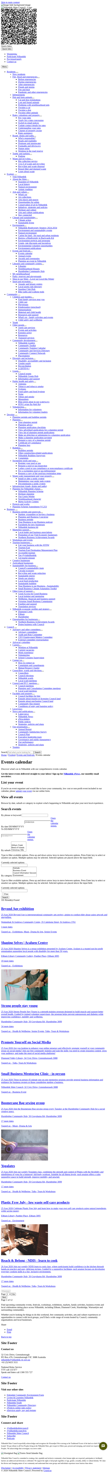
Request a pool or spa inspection (32, 466)
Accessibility (18, 1468)
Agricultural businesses (22, 563)
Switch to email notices (28, 123)
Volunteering (18, 407)
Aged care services (26, 327)
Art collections (24, 197)
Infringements (18, 95)
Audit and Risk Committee (30, 634)
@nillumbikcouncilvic (17, 1431)
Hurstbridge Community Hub (31, 271)
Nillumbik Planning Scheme (30, 491)
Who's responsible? (26, 138)
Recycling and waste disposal (31, 166)
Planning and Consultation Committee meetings (39, 688)
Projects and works (21, 504)
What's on (22, 194)
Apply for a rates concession (31, 120)
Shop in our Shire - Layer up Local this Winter (33, 279)
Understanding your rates (29, 128)
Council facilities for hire (29, 696)
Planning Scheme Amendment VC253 (29, 506)
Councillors (23, 673)
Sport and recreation (21, 281)
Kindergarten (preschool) (29, 307)
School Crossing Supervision (31, 657)
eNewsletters (24, 719)
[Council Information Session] (24, 873)
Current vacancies (26, 650)
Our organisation (20, 727)
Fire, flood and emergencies (24, 77)
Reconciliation (24, 366)
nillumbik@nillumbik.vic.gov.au (15, 1360)
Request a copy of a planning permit (34, 440)
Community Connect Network (31, 353)
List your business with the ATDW (33, 545)
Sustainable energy (26, 576)
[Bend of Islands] (18, 848)
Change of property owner (30, 130)
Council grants (24, 373)
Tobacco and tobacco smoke (31, 386)
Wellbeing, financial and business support (36, 599)
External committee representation (33, 640)
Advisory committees (27, 632)
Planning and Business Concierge (33, 517)
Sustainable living (26, 222)
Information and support (29, 379)
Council (10, 627)
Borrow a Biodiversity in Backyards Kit (36, 238)
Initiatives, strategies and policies (32, 207)
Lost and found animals (28, 102)
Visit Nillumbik (19, 176)
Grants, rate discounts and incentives (34, 243)
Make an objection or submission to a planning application (44, 435)
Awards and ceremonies (29, 258)
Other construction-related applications (35, 453)
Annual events (24, 256)
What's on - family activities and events (35, 317)
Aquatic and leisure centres (30, 284)
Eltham (21, 614)
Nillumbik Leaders (26, 343)
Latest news (23, 714)
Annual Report (25, 729)
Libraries (22, 266)
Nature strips (24, 148)
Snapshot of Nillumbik (28, 182)
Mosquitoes (23, 399)
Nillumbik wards (25, 678)
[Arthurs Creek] (18, 845)
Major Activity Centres (28, 501)
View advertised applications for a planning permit (40, 430)
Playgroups (23, 304)
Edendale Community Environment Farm (25, 1395)
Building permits (25, 450)
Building (16, 448)
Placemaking (24, 356)
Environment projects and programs (34, 240)
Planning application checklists (32, 427)
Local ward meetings (27, 680)
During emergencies (27, 82)
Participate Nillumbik (16, 1400)
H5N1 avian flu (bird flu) (29, 404)
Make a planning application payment (35, 437)
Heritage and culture (27, 210)
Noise (20, 394)
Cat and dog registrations (29, 100)
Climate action (24, 220)
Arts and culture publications (31, 212)
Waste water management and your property (32, 476)
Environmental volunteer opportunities (35, 246)
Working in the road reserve (30, 151)
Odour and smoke (26, 396)
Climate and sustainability (23, 217)
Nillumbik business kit (28, 527)
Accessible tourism (26, 553)
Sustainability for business (24, 565)
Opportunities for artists (28, 202)
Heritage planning (26, 494)
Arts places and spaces (28, 199)
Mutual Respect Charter (28, 668)
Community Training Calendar (32, 348)
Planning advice (25, 425)
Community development (23, 340)
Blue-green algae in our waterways (33, 402)
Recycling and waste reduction (32, 573)
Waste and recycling (21, 159)
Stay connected (25, 215)
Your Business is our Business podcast (35, 522)
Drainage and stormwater (29, 143)
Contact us (17, 660)
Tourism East (24, 547)
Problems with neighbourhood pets (33, 105)
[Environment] (24, 875)
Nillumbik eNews (72, 774)
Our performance (25, 742)
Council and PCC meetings (24, 683)
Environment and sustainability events (35, 230)
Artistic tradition (25, 189)
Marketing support (20, 530)
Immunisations (24, 309)
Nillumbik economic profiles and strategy (30, 609)
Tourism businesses (21, 542)
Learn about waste (26, 171)
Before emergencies (27, 79)
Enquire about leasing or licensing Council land (39, 698)
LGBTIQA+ (24, 368)
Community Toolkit (27, 345)
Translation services (27, 606)
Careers (15, 645)
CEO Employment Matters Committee (35, 637)
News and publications (22, 711)
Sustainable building (27, 583)
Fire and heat (24, 89)
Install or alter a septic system (31, 478)
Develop (10, 414)
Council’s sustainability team (31, 568)
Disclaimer (6, 1468)
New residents (18, 74)
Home (4, 755)
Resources (22, 335)
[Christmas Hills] (18, 850)
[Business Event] (24, 870)
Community (12, 294)
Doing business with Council (31, 624)
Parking (21, 156)
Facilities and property (22, 693)
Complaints (23, 458)
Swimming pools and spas (24, 460)
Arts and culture (19, 192)
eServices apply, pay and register (21, 1410)
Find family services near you (31, 299)
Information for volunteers (30, 409)
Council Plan (24, 734)
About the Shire (19, 179)
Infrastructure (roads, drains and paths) (29, 486)
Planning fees (24, 445)
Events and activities (27, 330)
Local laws (17, 709)
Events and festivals (21, 251)
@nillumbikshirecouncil (17, 1428)
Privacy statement (33, 1468)
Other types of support (22, 591)
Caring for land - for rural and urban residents (38, 235)
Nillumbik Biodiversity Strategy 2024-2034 (37, 228)
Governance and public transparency (34, 739)
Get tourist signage (26, 558)
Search (4, 752)
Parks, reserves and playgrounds (26, 276)
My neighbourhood (21, 274)
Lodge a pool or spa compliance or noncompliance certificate (45, 468)
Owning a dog (24, 110)
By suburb (6, 850)
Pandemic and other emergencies (33, 92)
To (10, 829)
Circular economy (26, 570)
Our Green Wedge (26, 496)
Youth (15, 322)
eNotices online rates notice (19, 1408)
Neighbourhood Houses (29, 269)
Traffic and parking (21, 153)
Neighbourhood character (29, 499)
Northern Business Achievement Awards (36, 537)
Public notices (24, 721)
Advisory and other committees (26, 629)
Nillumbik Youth (14, 1402)
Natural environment (27, 187)
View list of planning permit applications (36, 432)
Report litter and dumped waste (32, 169)
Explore (10, 174)
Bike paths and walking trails (31, 292)
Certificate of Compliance (29, 443)
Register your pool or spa (29, 463)
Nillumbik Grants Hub (28, 376)
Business (11, 509)
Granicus (47, 1470)
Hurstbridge (23, 617)
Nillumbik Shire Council (18, 1433)
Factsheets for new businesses (31, 524)
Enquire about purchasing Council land (35, 701)
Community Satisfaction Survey (32, 732)
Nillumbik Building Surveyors (31, 455)
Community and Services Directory (34, 350)
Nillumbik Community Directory (21, 1405)
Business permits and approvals (26, 512)
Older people (18, 325)
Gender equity (24, 363)
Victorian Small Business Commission (35, 601)
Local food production (28, 581)
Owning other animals (28, 112)
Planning (16, 420)
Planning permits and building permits (29, 417)
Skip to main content (10, 2)
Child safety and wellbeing (30, 320)
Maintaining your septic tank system (34, 481)
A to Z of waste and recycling (31, 164)
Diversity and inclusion (22, 358)
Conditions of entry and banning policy (35, 706)
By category (7, 875)
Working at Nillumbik (28, 647)
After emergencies (26, 84)
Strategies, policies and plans (31, 724)
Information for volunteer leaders (33, 412)
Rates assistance (25, 133)
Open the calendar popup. (54, 822)
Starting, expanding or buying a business (36, 514)
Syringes (22, 389)
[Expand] (17, 72)
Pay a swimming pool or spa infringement (36, 471)
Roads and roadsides (27, 141)
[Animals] (24, 868)
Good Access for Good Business (32, 593)
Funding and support (27, 604)
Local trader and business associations (35, 532)
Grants (15, 371)
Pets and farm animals (22, 97)
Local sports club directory (30, 286)
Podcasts (11, 1438)
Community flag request (29, 704)
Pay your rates (24, 118)
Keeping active (25, 333)
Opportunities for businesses (25, 619)
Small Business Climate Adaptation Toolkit (37, 588)
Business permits (25, 519)
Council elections (26, 675)
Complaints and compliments (31, 665)
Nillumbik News (25, 716)
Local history (24, 184)
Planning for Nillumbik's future (26, 489)
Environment (18, 225)
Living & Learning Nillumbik (20, 1397)
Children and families (22, 297)
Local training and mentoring (31, 596)
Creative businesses (21, 560)
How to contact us (26, 663)
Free (6, 894)
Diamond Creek (25, 611)
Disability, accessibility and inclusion (34, 361)
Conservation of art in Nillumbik (32, 205)
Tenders (16, 747)
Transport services (26, 338)
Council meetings (26, 686)
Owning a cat (24, 107)
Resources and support (28, 315)
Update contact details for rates (32, 125)
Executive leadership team (30, 737)
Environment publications (29, 248)
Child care (22, 302)
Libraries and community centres (27, 263)
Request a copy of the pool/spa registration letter (39, 473)
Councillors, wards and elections (27, 670)
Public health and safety (23, 381)
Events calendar (25, 253)
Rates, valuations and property (26, 115)
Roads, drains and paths (23, 135)
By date (12, 826)
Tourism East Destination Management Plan (37, 550)
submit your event (24, 791)
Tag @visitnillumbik (27, 555)
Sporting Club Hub (26, 289)
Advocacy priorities (21, 642)
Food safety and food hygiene (31, 391)
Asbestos (22, 384)
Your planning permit (27, 422)
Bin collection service (27, 161)
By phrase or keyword (11, 815)
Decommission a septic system (31, 483)
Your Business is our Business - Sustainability (38, 586)
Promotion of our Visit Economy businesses (37, 535)
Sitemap (46, 1468)
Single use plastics (26, 578)
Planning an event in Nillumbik (32, 261)
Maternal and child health (29, 312)
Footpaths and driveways (29, 146)
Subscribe (11, 1436)
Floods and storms (26, 87)
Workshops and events (22, 540)
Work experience (25, 652)
